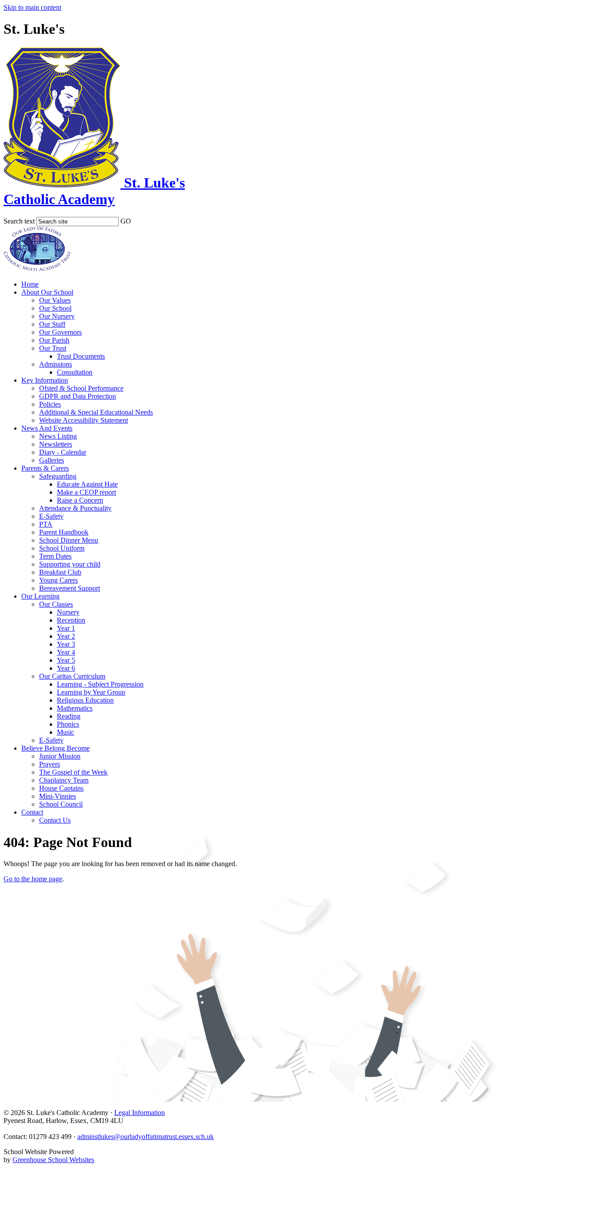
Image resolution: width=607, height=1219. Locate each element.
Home (30, 284)
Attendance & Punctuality (75, 508)
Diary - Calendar (62, 452)
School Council (61, 804)
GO (125, 221)
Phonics (68, 724)
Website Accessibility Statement (83, 420)
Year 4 (66, 652)
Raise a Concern (80, 500)
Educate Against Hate (87, 484)
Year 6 (66, 668)
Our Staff (52, 324)
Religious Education (85, 700)
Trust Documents (81, 356)
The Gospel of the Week (73, 772)
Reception (71, 620)
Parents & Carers (45, 468)
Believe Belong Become (55, 748)
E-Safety (51, 516)
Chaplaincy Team (63, 780)
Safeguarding (57, 476)
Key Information (44, 380)
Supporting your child (69, 564)
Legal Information (139, 1112)
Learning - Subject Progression (100, 684)
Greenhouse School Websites (53, 1159)
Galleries (51, 460)
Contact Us (55, 820)
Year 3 (66, 644)
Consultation (74, 372)
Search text (19, 221)
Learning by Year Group (91, 692)
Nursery (68, 612)
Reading (68, 716)
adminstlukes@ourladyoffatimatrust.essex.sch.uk (145, 1136)
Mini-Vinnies (57, 796)
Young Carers (58, 580)
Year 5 (66, 660)
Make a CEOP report (86, 492)
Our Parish (54, 340)
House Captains (61, 788)
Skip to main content (32, 7)
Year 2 (66, 636)
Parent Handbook (63, 532)
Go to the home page (33, 879)
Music (65, 732)
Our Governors (60, 332)
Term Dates (55, 556)
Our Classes (56, 604)
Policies (50, 404)
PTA (45, 524)
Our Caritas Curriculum (72, 676)
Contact (32, 812)
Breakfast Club (60, 572)
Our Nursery (57, 316)
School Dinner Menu (68, 540)
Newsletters (55, 444)
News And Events (46, 428)
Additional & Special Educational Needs (96, 412)
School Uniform (61, 548)
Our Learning (40, 596)
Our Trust (52, 348)
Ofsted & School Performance (81, 388)
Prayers (49, 764)
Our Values (55, 300)
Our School (55, 308)
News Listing (58, 436)
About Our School (47, 292)
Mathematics (74, 708)
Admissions (55, 364)
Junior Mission (59, 756)
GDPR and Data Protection (77, 396)
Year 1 (66, 628)
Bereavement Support (69, 588)
